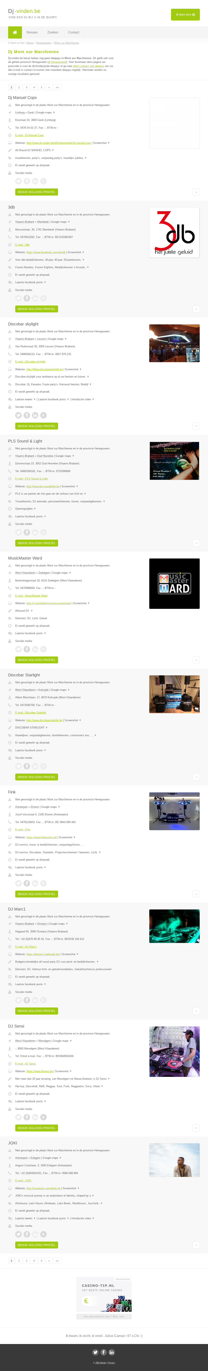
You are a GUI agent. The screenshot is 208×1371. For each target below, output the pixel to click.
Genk (31, 112)
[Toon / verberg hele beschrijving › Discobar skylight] (64, 377)
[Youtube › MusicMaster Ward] (43, 649)
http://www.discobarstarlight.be (44, 720)
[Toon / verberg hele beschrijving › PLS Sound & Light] (64, 494)
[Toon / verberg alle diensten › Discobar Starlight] (64, 735)
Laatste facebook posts (30, 282)
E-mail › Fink (22, 829)
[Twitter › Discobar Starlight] (18, 766)
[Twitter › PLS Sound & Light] (18, 532)
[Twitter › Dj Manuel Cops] (18, 181)
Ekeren (35, 806)
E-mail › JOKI (23, 1180)
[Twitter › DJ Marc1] (18, 1000)
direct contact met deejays (88, 66)
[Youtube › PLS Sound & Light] (43, 532)
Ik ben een (185, 14)
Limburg (20, 112)
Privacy (111, 1362)
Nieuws (32, 32)
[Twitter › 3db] (18, 298)
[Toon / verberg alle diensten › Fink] (64, 852)
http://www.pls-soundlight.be (42, 486)
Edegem (35, 1157)
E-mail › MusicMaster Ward (31, 595)
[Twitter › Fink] (18, 883)
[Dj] (15, 32)
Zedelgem (44, 572)
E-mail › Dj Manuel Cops (29, 135)
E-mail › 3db (22, 244)
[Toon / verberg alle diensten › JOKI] (64, 1203)
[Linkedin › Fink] (35, 883)
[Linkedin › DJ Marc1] (35, 1000)
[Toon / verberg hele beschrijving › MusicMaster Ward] (64, 611)
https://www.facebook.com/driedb (45, 252)
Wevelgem (44, 1040)
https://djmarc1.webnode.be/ (43, 954)
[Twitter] (95, 1352)
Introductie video (83, 399)
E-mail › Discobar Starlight (30, 712)
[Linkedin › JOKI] (35, 1234)
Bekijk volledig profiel (36, 192)
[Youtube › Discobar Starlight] (43, 766)
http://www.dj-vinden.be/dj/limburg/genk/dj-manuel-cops (58, 142)
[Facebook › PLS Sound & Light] (27, 532)
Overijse (42, 923)
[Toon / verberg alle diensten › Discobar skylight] (64, 384)
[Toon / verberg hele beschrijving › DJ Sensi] (64, 1079)
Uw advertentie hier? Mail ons (104, 1316)
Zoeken (52, 32)
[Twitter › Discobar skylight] (18, 415)
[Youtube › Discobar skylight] (43, 415)
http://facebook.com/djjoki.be (43, 1188)
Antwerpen (21, 806)
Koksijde (43, 689)
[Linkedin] (111, 1352)
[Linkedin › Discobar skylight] (35, 415)
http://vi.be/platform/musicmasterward (48, 603)
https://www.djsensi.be (39, 1071)
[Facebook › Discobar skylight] (27, 415)
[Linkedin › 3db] (35, 298)
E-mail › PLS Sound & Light (31, 478)
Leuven (41, 338)
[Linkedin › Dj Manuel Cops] (35, 181)
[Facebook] (103, 1352)
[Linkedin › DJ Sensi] (35, 1117)
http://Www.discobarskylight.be (44, 369)
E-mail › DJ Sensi (25, 1063)
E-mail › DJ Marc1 (26, 946)
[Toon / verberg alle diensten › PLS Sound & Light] (64, 501)
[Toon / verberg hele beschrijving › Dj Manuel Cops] (64, 150)
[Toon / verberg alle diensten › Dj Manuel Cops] (64, 158)
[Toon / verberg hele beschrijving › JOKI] (64, 1196)
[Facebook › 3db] (27, 298)
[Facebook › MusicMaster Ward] (27, 649)
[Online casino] (106, 1278)
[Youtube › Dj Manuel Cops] (43, 181)
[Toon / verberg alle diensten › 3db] (64, 267)
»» (57, 87)
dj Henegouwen (57, 61)
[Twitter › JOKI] (18, 1234)
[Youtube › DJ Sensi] (43, 1117)
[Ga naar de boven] (196, 191)
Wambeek (43, 221)
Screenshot (101, 142)
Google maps (45, 112)
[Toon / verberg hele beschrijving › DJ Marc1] (64, 962)
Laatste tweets (25, 399)
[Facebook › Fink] (27, 883)
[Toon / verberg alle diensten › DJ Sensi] (64, 1086)
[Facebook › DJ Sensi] (27, 1117)
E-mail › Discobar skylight (30, 361)
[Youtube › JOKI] (43, 1234)
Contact (73, 32)
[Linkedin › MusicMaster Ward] (35, 649)
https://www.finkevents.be (41, 837)
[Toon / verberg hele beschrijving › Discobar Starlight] (64, 728)
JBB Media (100, 1362)
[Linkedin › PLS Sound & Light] (35, 532)
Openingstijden (25, 508)
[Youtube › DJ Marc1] (43, 1000)
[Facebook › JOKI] (27, 1234)
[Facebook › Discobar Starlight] (27, 766)
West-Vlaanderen (25, 572)
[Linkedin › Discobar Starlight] (35, 766)
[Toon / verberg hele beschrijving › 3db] (64, 260)
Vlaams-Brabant (24, 221)
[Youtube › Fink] (43, 883)
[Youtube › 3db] (43, 298)
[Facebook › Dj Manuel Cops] (27, 181)
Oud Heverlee (45, 455)
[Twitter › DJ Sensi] (18, 1117)
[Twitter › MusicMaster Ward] (18, 649)
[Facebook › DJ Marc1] (27, 1000)
